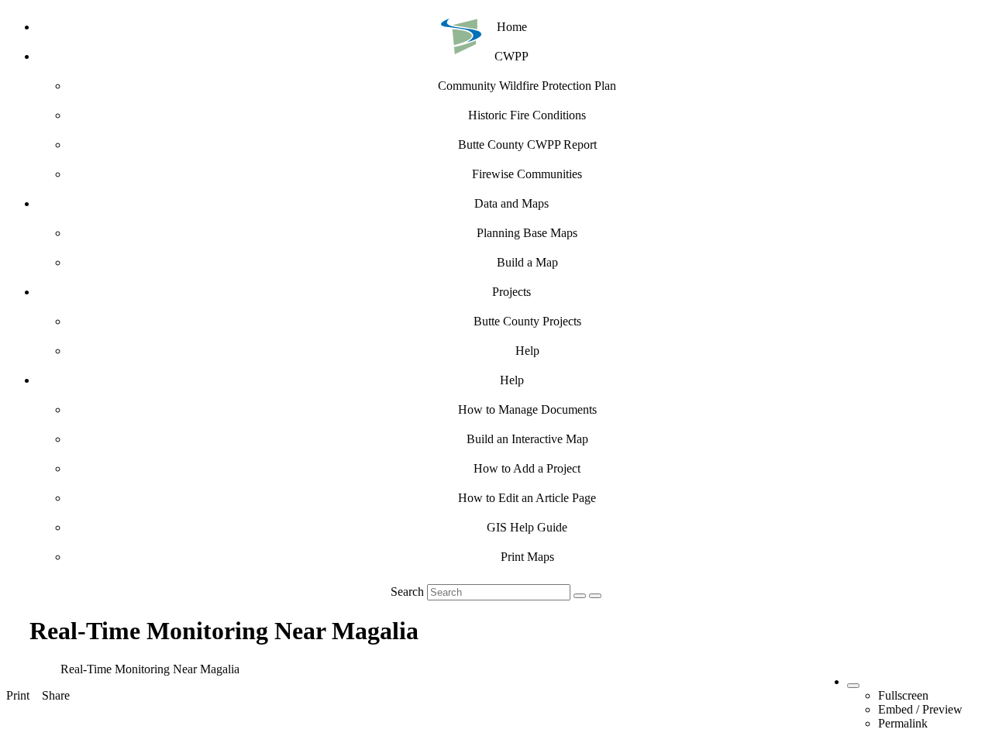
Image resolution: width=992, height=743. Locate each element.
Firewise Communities (527, 174)
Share (56, 695)
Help (527, 350)
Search (407, 591)
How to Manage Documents (527, 409)
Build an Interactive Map (527, 438)
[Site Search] (580, 595)
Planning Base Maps (527, 232)
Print (17, 695)
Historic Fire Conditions (527, 115)
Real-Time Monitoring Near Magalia (149, 669)
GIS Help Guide (527, 527)
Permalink (903, 723)
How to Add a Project (527, 468)
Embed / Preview (920, 709)
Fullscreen (903, 695)
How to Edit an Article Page (527, 497)
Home (512, 26)
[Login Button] (595, 595)
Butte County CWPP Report (527, 144)
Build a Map (527, 262)
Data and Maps (511, 203)
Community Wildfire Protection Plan (527, 85)
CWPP (511, 56)
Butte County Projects (527, 321)
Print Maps (527, 556)
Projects (511, 291)
